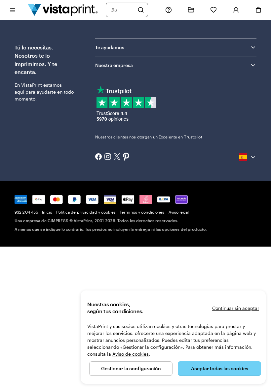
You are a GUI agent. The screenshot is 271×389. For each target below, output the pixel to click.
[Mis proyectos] (191, 10)
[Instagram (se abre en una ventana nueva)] (107, 157)
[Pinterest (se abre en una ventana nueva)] (126, 157)
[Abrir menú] (12, 10)
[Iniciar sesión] (236, 10)
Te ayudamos (109, 47)
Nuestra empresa (114, 65)
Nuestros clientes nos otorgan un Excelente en (148, 137)
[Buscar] (141, 10)
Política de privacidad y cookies (86, 212)
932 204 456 (26, 212)
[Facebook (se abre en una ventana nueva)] (98, 157)
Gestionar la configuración (131, 368)
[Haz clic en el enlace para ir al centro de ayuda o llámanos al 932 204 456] (168, 10)
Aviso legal (179, 212)
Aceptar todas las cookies (219, 368)
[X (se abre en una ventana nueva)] (117, 157)
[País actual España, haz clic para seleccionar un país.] (247, 157)
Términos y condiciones (142, 212)
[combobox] (122, 10)
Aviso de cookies (130, 354)
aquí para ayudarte (35, 92)
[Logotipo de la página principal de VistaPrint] (63, 9)
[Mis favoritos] (213, 10)
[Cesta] (258, 10)
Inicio (47, 212)
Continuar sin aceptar (235, 308)
